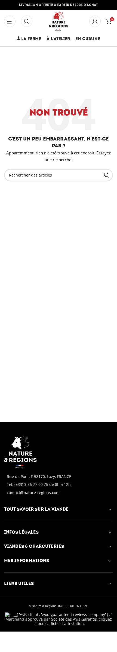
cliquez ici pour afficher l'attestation (72, 621)
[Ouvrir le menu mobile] (26, 21)
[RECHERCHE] (106, 175)
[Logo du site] (58, 20)
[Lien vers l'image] (20, 451)
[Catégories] (10, 21)
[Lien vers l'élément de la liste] (58, 484)
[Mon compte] (95, 21)
